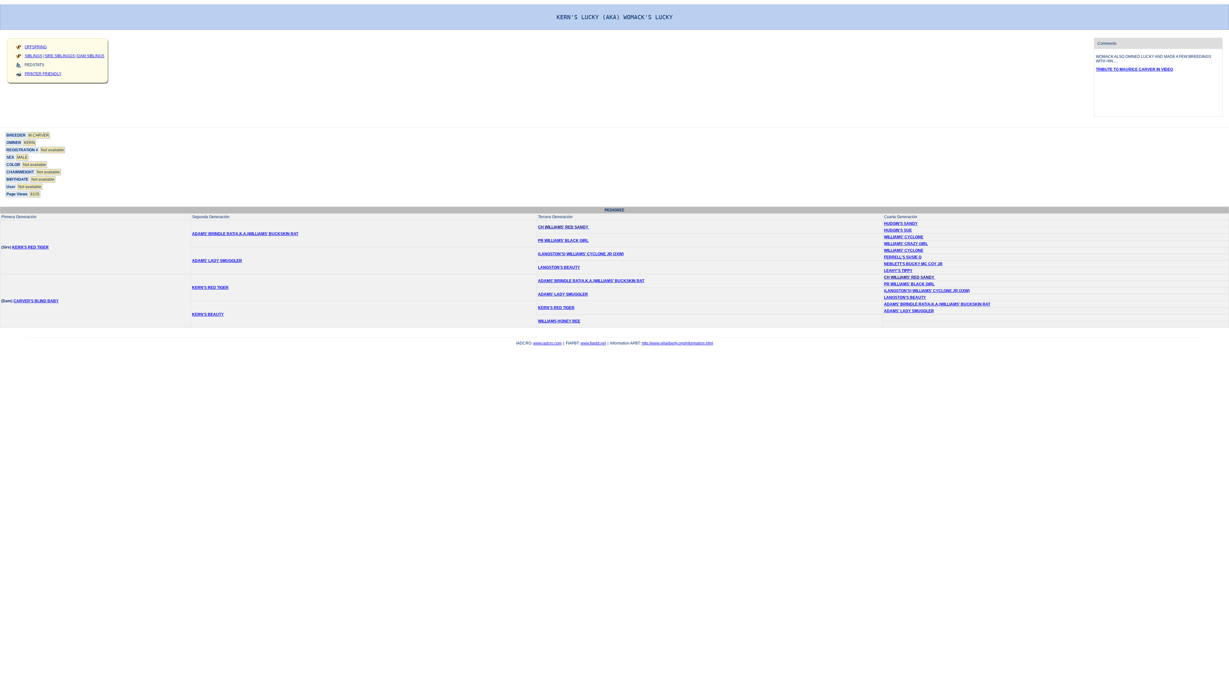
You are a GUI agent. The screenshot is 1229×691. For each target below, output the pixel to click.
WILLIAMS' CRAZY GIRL (906, 244)
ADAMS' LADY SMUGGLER (217, 260)
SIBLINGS (33, 56)
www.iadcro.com (547, 343)
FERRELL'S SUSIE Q (902, 257)
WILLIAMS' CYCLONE (903, 237)
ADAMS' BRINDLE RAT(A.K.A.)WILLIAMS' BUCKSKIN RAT (245, 234)
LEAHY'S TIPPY (898, 270)
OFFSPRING (36, 47)
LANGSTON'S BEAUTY (559, 267)
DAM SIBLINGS (90, 56)
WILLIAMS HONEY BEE (559, 321)
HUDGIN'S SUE (898, 230)
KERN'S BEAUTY (208, 314)
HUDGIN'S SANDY (901, 223)
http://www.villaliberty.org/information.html (677, 343)
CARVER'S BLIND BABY (36, 301)
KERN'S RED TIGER (30, 247)
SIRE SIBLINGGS (59, 56)
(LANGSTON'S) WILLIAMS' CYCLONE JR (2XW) (581, 254)
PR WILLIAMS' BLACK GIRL (563, 240)
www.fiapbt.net (593, 343)
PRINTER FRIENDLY (43, 74)
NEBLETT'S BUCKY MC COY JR (913, 264)
